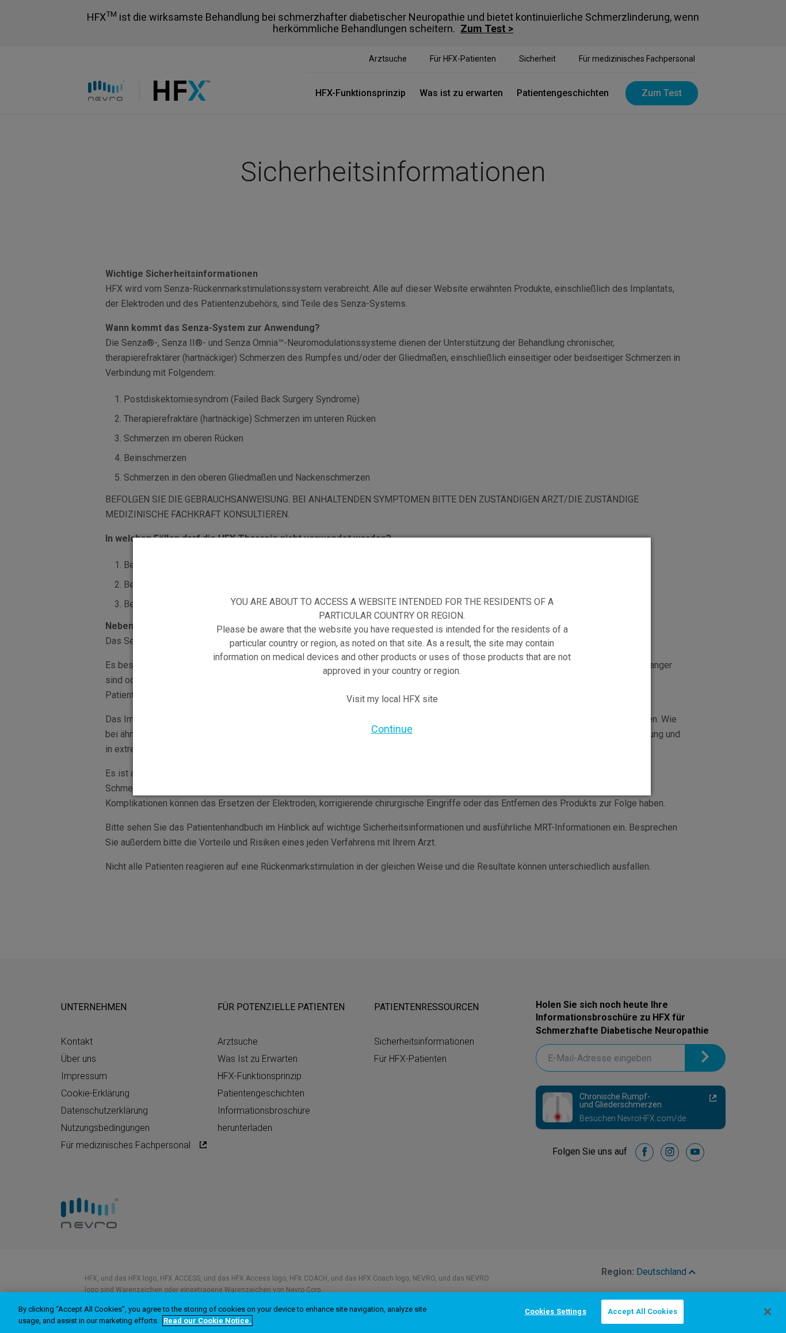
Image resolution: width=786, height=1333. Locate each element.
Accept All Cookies (642, 1311)
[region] (393, 1312)
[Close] (767, 1311)
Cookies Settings (555, 1311)
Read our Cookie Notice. (207, 1320)
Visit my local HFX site (392, 699)
